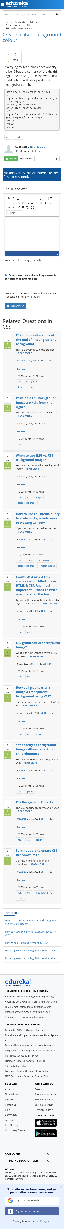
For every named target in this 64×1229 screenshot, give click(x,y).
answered (21, 360)
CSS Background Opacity (34, 802)
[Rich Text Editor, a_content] (32, 234)
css (7, 137)
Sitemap (9, 1120)
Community (11, 1114)
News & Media (12, 1094)
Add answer (17, 305)
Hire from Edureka (44, 1109)
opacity (18, 137)
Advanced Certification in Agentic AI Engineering (29, 996)
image (39, 497)
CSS (32, 146)
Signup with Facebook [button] (28, 1211)
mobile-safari (44, 560)
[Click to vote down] (8, 61)
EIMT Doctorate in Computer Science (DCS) (26, 1076)
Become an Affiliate (44, 1099)
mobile (29, 560)
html (20, 497)
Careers (38, 1089)
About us (9, 1089)
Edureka (41, 146)
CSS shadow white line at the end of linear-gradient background (36, 339)
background (31, 381)
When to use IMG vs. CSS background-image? (34, 457)
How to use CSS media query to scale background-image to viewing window (38, 518)
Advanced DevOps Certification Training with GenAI (31, 1001)
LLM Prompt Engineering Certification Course (28, 1006)
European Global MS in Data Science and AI (26, 1071)
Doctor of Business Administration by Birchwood (29, 1045)
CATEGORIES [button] (13, 1153)
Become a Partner (44, 1104)
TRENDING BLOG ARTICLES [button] (21, 1160)
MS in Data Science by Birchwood (22, 1055)
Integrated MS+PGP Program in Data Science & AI (30, 1050)
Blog (7, 1109)
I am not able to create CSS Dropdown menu (36, 852)
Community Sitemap (15, 1130)
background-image (27, 502)
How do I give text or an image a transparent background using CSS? (34, 691)
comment (28, 158)
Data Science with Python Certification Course (28, 1011)
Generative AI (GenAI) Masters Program (25, 1030)
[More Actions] (57, 158)
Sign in (47, 1221)
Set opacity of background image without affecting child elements (36, 749)
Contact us (10, 1104)
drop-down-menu (44, 892)
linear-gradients (25, 387)
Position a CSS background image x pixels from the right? (36, 402)
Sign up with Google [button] (27, 1200)
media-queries (48, 565)
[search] (57, 14)
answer (12, 158)
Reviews (9, 1099)
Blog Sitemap (11, 1125)
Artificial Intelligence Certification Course (25, 1017)
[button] (9, 198)
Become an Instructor (46, 1094)
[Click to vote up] (8, 54)
